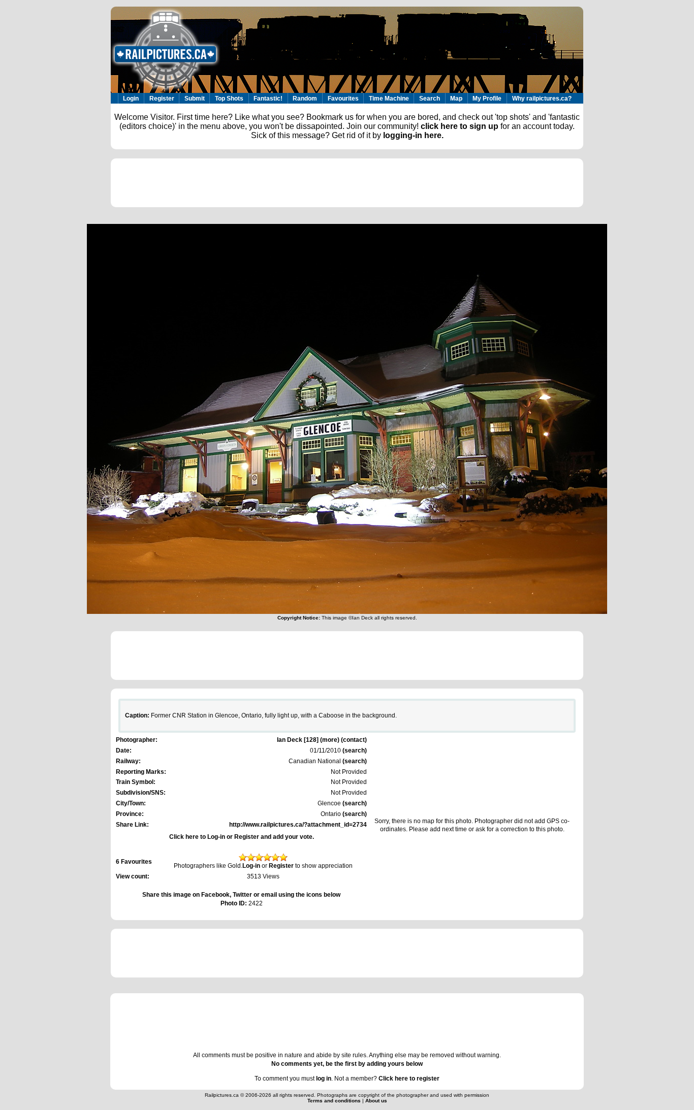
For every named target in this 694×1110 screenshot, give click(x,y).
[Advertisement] (347, 183)
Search (429, 98)
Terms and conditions (334, 1100)
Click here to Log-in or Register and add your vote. (241, 836)
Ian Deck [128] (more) (308, 739)
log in (323, 1078)
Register (161, 98)
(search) (354, 750)
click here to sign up (459, 126)
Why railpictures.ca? (542, 98)
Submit (194, 98)
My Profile (486, 98)
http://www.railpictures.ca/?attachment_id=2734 (298, 824)
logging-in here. (413, 135)
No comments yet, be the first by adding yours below (347, 1063)
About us (376, 1100)
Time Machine (389, 98)
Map (456, 98)
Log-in (251, 865)
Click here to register (408, 1078)
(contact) (354, 739)
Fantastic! (268, 98)
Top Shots (229, 98)
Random (305, 98)
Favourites (343, 98)
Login (131, 98)
